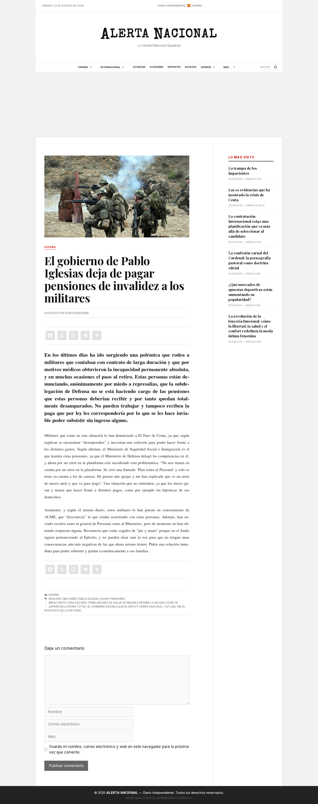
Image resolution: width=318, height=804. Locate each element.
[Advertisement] (159, 104)
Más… (227, 67)
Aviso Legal (134, 798)
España (83, 67)
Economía (156, 66)
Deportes (174, 66)
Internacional (110, 67)
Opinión (206, 67)
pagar (104, 598)
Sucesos (190, 66)
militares (70, 598)
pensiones (117, 598)
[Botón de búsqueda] (275, 67)
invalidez (55, 598)
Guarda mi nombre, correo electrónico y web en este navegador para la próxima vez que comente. (119, 749)
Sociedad (139, 66)
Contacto (185, 798)
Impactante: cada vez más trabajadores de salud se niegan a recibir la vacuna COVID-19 (113, 602)
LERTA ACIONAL (159, 35)
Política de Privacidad (159, 798)
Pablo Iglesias (88, 598)
